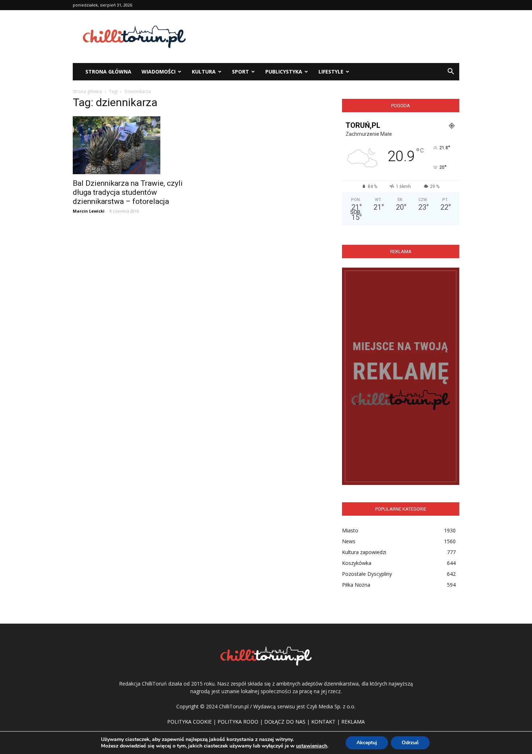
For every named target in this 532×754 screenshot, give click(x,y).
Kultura (204, 71)
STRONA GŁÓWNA (108, 71)
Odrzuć (410, 742)
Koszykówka (356, 563)
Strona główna (87, 91)
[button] (450, 71)
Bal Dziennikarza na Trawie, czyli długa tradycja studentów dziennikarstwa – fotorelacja (128, 192)
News (348, 541)
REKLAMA (353, 721)
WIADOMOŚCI (159, 71)
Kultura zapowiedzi (364, 552)
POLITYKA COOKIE (189, 721)
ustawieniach (311, 746)
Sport (240, 71)
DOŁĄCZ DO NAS (284, 721)
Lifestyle (330, 71)
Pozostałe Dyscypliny (367, 573)
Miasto (350, 530)
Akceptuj (366, 742)
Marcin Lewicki (89, 211)
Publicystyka (283, 71)
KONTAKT (323, 721)
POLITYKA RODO (238, 721)
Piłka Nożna (356, 584)
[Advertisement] (327, 36)
